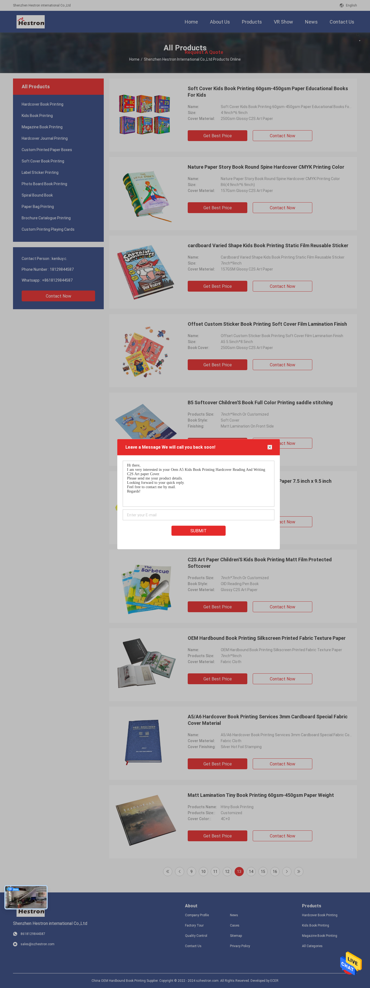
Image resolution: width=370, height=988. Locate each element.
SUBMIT (198, 530)
